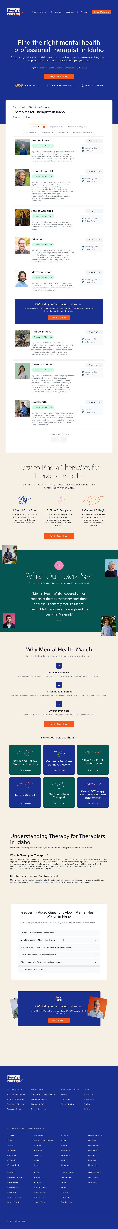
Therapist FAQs (38, 1104)
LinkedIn (88, 1109)
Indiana (64, 1135)
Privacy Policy (67, 1104)
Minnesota (93, 1145)
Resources (69, 12)
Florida (37, 1145)
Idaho (24, 107)
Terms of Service (15, 1109)
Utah (63, 1187)
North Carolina (14, 1197)
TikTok (87, 1104)
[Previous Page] (53, 439)
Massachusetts (95, 1135)
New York (11, 1192)
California (11, 1155)
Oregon (37, 1182)
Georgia (38, 1150)
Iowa (63, 1140)
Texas (63, 1182)
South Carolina (41, 1202)
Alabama (11, 1135)
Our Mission (56, 12)
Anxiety (43, 68)
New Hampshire (14, 1177)
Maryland (65, 1165)
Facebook (88, 1094)
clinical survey (42, 882)
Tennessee (66, 1177)
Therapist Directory (16, 1104)
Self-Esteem (82, 68)
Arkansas (11, 1150)
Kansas (64, 1145)
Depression (69, 68)
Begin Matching (101, 12)
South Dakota (67, 1172)
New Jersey (12, 1182)
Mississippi (93, 1150)
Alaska (10, 1140)
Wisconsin (93, 1177)
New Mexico (13, 1187)
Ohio (36, 1172)
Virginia (65, 1197)
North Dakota (13, 1202)
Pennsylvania (40, 1187)
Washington (66, 1202)
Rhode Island (40, 1197)
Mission (64, 1094)
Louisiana (65, 1155)
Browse (16, 107)
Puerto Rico (39, 1192)
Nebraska (92, 1165)
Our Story (65, 1099)
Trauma (59, 68)
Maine (64, 1160)
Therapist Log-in (39, 1099)
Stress (51, 68)
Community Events (39, 12)
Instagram (89, 1099)
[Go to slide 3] (60, 620)
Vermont (65, 1192)
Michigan (92, 1140)
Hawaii (37, 1155)
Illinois (37, 1165)
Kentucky (65, 1150)
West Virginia (94, 1172)
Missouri (92, 1155)
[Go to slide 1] (57, 620)
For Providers (82, 12)
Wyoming (92, 1182)
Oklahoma (39, 1177)
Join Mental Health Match (43, 1094)
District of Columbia (43, 1140)
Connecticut (13, 1165)
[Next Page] (64, 439)
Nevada (11, 1172)
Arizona (11, 1145)
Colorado (11, 1160)
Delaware (38, 1135)
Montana (92, 1160)
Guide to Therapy (15, 1099)
